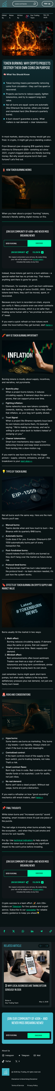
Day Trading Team (34, 16)
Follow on (36, 252)
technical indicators (23, 840)
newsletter (31, 909)
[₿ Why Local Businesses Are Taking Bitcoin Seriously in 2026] (27, 977)
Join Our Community (18, 252)
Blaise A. (11, 16)
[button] (4, 931)
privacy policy (38, 259)
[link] (27, 977)
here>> (49, 325)
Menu (46, 4)
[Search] (34, 4)
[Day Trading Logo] (6, 1069)
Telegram (16, 906)
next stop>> (26, 461)
